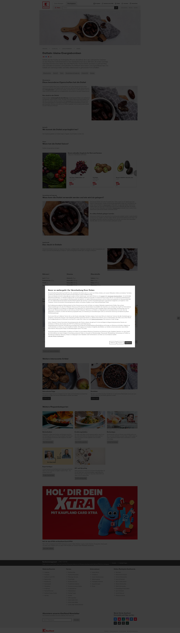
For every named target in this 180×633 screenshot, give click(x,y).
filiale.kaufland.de (48, 569)
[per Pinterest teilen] (48, 57)
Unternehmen (124, 7)
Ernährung (54, 48)
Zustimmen (128, 342)
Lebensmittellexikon (67, 48)
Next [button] (135, 173)
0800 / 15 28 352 (63, 561)
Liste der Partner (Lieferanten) (56, 336)
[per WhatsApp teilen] (51, 57)
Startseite (44, 48)
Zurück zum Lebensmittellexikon (51, 351)
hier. (118, 319)
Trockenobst (69, 101)
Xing (123, 619)
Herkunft (55, 73)
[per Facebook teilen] (46, 57)
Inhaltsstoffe (85, 73)
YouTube (119, 619)
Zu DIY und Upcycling (80, 478)
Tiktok (119, 623)
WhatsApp (127, 623)
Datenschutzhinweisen (97, 319)
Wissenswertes (47, 73)
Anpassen (120, 342)
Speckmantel (107, 205)
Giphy (123, 623)
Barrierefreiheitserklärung (132, 631)
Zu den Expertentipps (48, 475)
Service (68, 569)
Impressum (106, 631)
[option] (79, 173)
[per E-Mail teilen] (43, 57)
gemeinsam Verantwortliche (115, 296)
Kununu (115, 623)
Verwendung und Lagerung (72, 73)
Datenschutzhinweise (114, 631)
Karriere (130, 7)
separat (103, 296)
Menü (58, 7)
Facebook (115, 619)
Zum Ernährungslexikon (81, 442)
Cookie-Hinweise (122, 631)
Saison (61, 73)
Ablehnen (112, 342)
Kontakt (136, 7)
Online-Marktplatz (58, 3)
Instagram (127, 619)
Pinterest (135, 619)
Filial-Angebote (71, 3)
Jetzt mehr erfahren (48, 548)
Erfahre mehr (46, 398)
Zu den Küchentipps (113, 442)
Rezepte (92, 73)
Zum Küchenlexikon (48, 442)
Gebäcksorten (116, 208)
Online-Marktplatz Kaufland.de (124, 569)
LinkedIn (131, 619)
